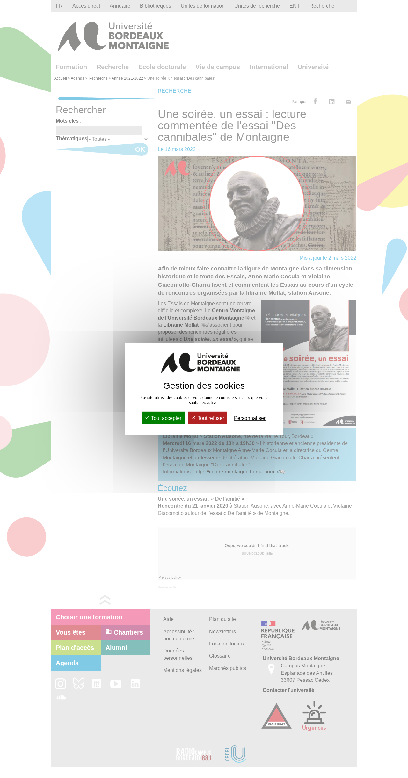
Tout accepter (165, 418)
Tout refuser (210, 418)
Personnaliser (250, 418)
